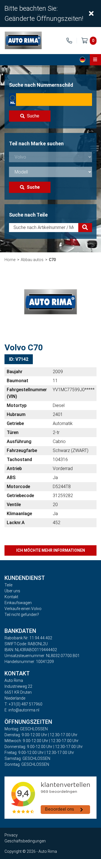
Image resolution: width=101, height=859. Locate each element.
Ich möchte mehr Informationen (50, 550)
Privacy (11, 835)
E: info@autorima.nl (21, 710)
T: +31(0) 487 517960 (23, 704)
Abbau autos (32, 259)
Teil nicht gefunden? (21, 614)
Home (9, 259)
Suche (33, 116)
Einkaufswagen (18, 602)
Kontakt (11, 597)
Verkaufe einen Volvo (23, 608)
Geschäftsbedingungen (25, 841)
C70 (52, 259)
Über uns (12, 591)
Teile (8, 585)
